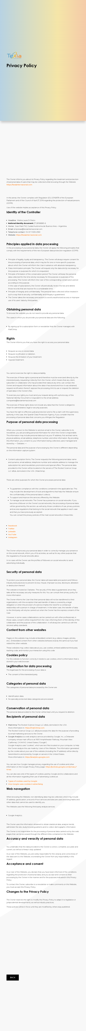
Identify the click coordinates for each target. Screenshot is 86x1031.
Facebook (12, 526)
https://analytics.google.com (37, 757)
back (12, 977)
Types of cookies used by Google (22, 781)
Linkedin (12, 531)
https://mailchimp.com (34, 728)
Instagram (12, 537)
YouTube (12, 534)
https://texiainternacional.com (19, 185)
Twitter (11, 529)
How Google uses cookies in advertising (25, 784)
